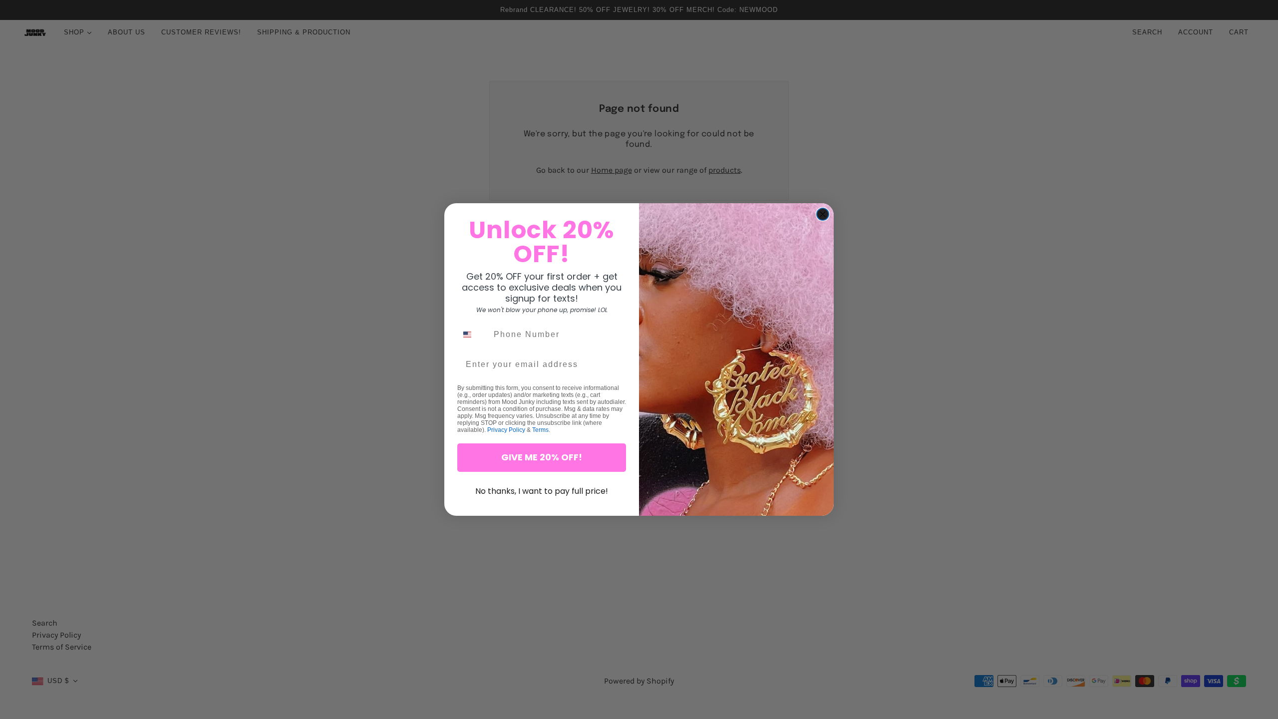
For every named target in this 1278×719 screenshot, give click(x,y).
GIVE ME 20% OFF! (541, 457)
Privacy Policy (506, 429)
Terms (540, 429)
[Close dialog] (823, 214)
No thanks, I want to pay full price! (541, 491)
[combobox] (473, 334)
